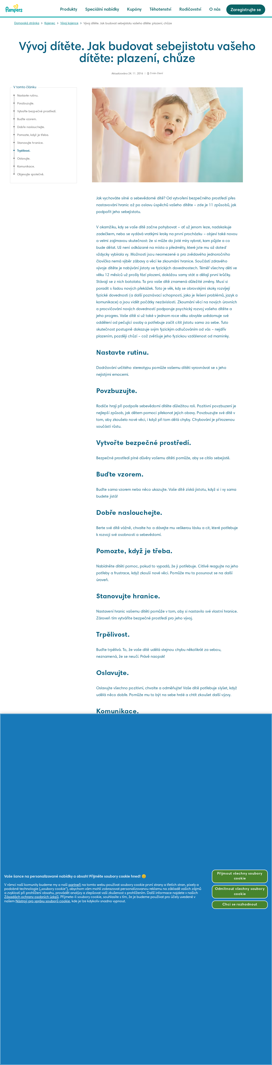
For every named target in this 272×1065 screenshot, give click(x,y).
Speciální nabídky (102, 9)
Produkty (68, 9)
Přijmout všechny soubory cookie (239, 876)
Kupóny (134, 9)
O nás (215, 9)
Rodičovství (190, 9)
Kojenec (49, 23)
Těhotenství (160, 9)
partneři (74, 885)
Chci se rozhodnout (239, 905)
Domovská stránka (26, 23)
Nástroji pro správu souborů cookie (43, 901)
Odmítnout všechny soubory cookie (240, 891)
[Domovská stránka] (14, 8)
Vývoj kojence (69, 23)
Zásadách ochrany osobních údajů (31, 897)
